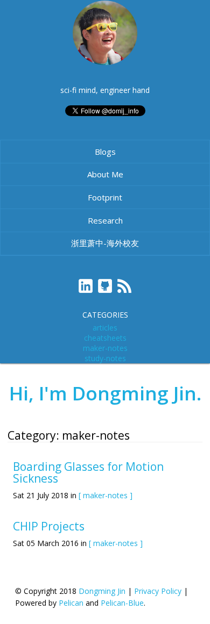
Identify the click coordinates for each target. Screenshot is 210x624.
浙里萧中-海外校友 (105, 243)
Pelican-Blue (122, 603)
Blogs (105, 151)
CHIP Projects (49, 526)
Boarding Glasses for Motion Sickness (88, 472)
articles (105, 327)
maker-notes (105, 348)
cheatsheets (105, 338)
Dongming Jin (102, 591)
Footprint (105, 197)
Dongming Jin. (136, 393)
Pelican (71, 603)
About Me (105, 174)
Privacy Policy (157, 591)
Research (105, 220)
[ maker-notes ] (105, 495)
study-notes (105, 358)
